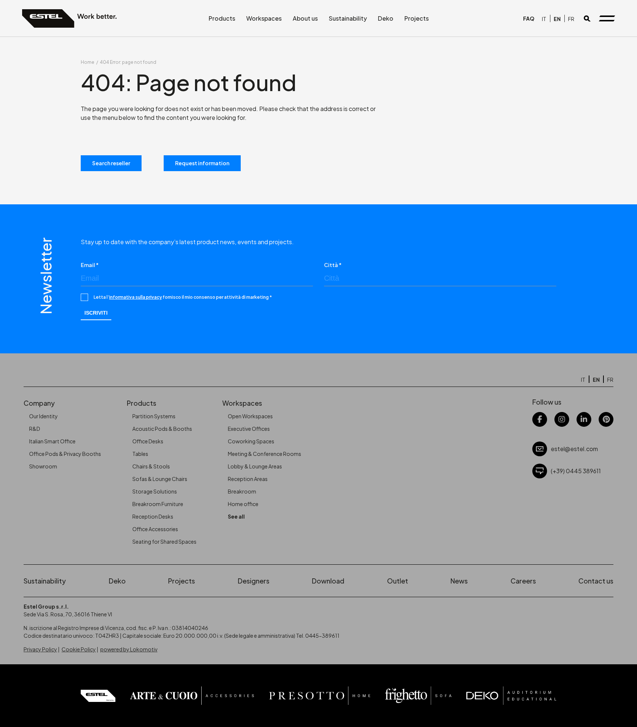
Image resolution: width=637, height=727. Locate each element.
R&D (34, 428)
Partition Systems (153, 416)
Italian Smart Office (52, 441)
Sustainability (348, 18)
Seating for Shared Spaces (164, 541)
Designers (253, 581)
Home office (243, 504)
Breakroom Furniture (157, 504)
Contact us (595, 581)
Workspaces (264, 18)
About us (305, 18)
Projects (416, 18)
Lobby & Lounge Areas (255, 466)
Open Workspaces (250, 416)
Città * (333, 265)
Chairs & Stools (151, 466)
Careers (523, 581)
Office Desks (147, 441)
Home (87, 62)
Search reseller (111, 163)
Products (222, 18)
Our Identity (43, 416)
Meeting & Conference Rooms (264, 453)
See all (236, 516)
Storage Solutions (154, 491)
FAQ (529, 18)
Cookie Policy (79, 649)
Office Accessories (155, 529)
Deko (385, 18)
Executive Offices (249, 428)
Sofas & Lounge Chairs (159, 478)
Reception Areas (248, 478)
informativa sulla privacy (135, 297)
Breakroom (242, 491)
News (459, 581)
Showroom (43, 466)
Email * (90, 265)
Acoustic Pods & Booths (162, 428)
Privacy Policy (40, 649)
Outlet (397, 581)
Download (328, 581)
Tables (140, 453)
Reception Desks (152, 516)
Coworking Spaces (251, 441)
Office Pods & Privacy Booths (65, 453)
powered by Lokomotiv (128, 649)
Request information (202, 163)
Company (39, 403)
